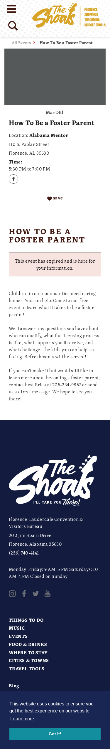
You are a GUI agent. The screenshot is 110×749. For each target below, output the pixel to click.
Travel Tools (27, 668)
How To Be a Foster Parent (66, 42)
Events (18, 636)
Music (17, 628)
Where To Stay (28, 652)
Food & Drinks (28, 644)
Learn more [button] (22, 718)
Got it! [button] (55, 733)
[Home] (69, 18)
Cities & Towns (29, 660)
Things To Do (26, 620)
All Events (21, 42)
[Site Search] (13, 26)
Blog (14, 685)
